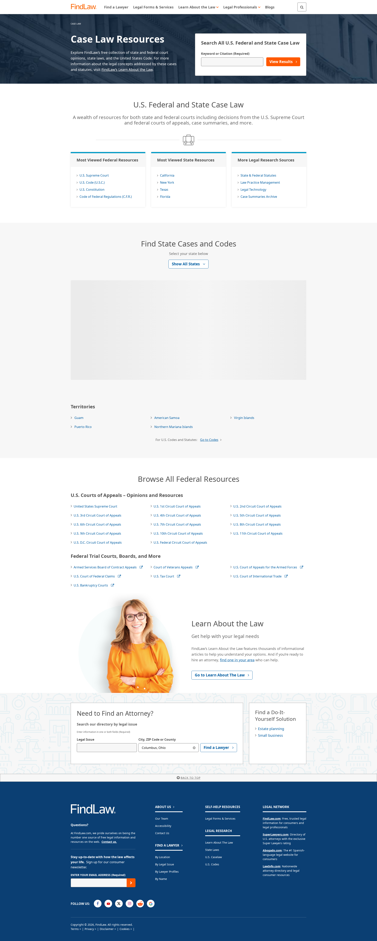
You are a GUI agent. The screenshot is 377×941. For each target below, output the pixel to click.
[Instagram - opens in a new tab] (129, 903)
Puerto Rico (83, 427)
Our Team (161, 818)
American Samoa (166, 418)
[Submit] (131, 882)
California (167, 175)
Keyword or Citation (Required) (225, 53)
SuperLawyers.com (275, 834)
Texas (164, 189)
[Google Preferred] (151, 903)
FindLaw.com (272, 818)
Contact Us (162, 833)
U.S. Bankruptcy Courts (91, 585)
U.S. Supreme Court (94, 175)
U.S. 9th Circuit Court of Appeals (97, 533)
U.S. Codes (212, 864)
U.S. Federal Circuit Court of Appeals (180, 542)
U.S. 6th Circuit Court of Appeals (97, 524)
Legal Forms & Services (220, 818)
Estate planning (271, 728)
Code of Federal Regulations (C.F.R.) (106, 196)
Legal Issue (85, 739)
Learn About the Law (219, 842)
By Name (161, 879)
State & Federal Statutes (258, 175)
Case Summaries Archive (259, 196)
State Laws (212, 850)
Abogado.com (272, 850)
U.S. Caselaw (213, 857)
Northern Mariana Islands (173, 427)
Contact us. (109, 842)
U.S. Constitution (92, 189)
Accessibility (163, 826)
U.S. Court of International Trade (257, 576)
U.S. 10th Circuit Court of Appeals (178, 533)
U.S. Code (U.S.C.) (92, 182)
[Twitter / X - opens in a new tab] (119, 903)
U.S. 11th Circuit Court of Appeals (258, 533)
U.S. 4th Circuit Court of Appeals (177, 515)
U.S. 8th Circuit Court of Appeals (257, 524)
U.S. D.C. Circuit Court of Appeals (98, 542)
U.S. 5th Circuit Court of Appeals (257, 515)
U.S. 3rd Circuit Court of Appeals (97, 515)
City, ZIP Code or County (157, 739)
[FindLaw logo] (85, 7)
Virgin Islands (244, 418)
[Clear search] (194, 747)
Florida (165, 196)
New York (167, 182)
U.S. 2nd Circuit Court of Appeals (257, 506)
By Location (162, 857)
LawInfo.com (271, 866)
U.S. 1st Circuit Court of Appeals (177, 506)
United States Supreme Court (95, 506)
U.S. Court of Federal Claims (94, 576)
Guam (78, 418)
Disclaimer (107, 929)
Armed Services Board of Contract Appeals (105, 567)
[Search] (301, 7)
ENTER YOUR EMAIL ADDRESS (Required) (98, 875)
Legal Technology (253, 189)
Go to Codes (209, 440)
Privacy (89, 929)
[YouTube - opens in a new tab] (108, 903)
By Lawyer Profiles (167, 871)
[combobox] (107, 747)
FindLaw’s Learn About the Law (127, 69)
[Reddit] (140, 903)
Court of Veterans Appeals (173, 567)
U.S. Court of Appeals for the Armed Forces (265, 567)
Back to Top (190, 778)
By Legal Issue (164, 864)
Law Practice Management (260, 182)
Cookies (125, 929)
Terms (75, 929)
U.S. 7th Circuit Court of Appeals (177, 524)
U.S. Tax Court (164, 576)
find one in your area (237, 660)
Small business (270, 735)
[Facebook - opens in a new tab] (98, 903)
